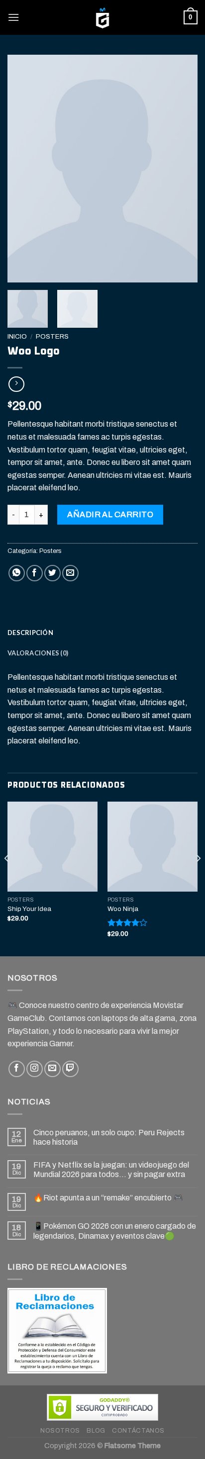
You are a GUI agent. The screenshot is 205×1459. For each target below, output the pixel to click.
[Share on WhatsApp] (16, 573)
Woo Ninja (122, 908)
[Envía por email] (70, 573)
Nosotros (60, 1430)
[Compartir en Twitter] (52, 573)
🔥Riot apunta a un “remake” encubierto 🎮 (108, 1197)
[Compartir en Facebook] (34, 573)
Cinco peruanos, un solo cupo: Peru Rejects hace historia (109, 1137)
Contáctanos (138, 1430)
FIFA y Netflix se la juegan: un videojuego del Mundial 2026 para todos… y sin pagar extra (111, 1170)
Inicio (17, 336)
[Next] (181, 168)
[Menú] (13, 17)
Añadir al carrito (110, 514)
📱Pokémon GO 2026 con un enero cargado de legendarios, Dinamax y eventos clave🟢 (114, 1231)
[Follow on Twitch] (70, 1069)
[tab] (102, 632)
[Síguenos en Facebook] (16, 1069)
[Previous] (24, 168)
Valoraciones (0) (37, 653)
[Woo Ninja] (152, 847)
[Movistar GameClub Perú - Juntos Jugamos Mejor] (102, 17)
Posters (52, 336)
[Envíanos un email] (52, 1069)
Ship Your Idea (29, 908)
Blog (96, 1430)
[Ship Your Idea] (52, 847)
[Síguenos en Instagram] (34, 1069)
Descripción (30, 633)
